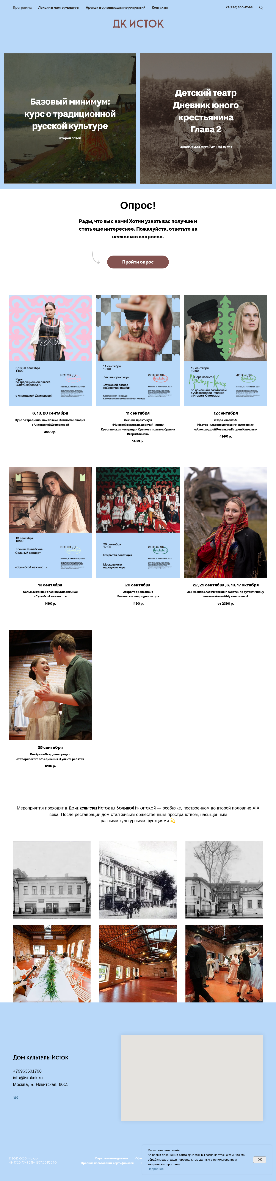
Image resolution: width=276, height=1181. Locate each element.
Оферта (141, 1158)
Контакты (160, 7)
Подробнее (156, 1168)
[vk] (16, 1098)
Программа (22, 7)
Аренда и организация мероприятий (115, 7)
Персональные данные (111, 1158)
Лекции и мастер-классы (58, 7)
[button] (261, 7)
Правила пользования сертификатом (107, 1163)
